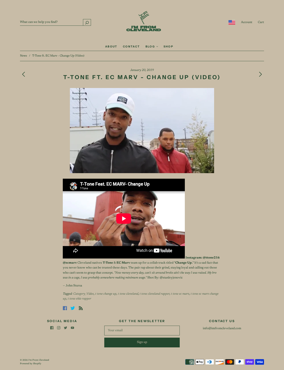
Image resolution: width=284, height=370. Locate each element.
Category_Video (83, 294)
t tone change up (105, 294)
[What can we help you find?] (55, 22)
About (111, 46)
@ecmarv (70, 262)
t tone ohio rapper (79, 298)
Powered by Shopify (30, 364)
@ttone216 (211, 257)
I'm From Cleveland (38, 360)
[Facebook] (65, 308)
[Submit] (87, 22)
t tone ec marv (180, 294)
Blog (151, 46)
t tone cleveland (128, 294)
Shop (169, 46)
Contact (131, 46)
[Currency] (232, 22)
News (23, 55)
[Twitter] (73, 308)
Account (246, 22)
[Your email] (142, 330)
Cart (261, 22)
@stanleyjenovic (171, 277)
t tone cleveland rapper (155, 294)
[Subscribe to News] (81, 308)
